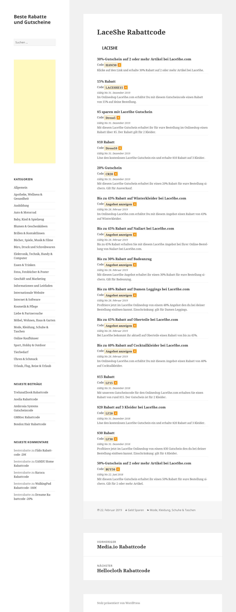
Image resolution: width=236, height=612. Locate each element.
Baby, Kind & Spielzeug (29, 219)
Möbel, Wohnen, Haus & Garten (34, 320)
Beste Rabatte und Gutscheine (32, 19)
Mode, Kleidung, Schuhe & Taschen (173, 510)
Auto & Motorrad (25, 212)
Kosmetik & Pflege (26, 306)
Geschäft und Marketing (30, 279)
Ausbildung (21, 205)
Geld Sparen (136, 510)
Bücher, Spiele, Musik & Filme (33, 240)
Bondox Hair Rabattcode (30, 424)
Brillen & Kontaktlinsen (29, 233)
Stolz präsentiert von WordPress (118, 603)
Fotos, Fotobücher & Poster (31, 272)
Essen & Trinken (24, 265)
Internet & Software (27, 299)
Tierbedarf (21, 352)
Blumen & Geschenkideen (31, 226)
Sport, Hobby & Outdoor (30, 345)
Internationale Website (29, 293)
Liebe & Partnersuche (28, 313)
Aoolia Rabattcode (26, 399)
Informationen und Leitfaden (33, 286)
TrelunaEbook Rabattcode (31, 392)
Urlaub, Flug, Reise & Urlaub (32, 366)
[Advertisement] (34, 111)
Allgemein (20, 187)
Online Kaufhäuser (26, 338)
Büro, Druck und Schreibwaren (34, 247)
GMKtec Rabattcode (27, 417)
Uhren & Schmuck (25, 359)
